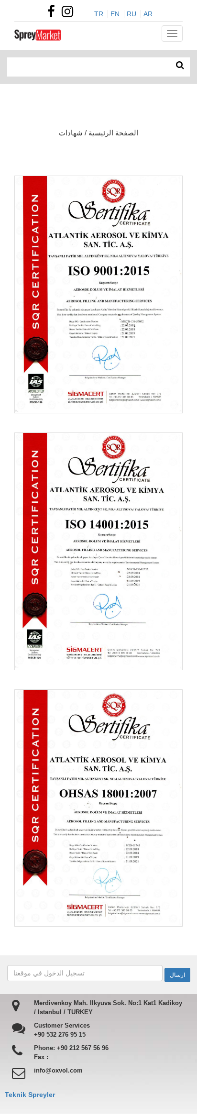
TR (98, 14)
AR (148, 14)
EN (115, 14)
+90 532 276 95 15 (60, 1034)
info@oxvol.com (58, 1070)
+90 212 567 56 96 (83, 1048)
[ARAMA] (180, 65)
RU (131, 14)
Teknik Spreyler (30, 1094)
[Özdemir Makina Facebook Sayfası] (53, 14)
